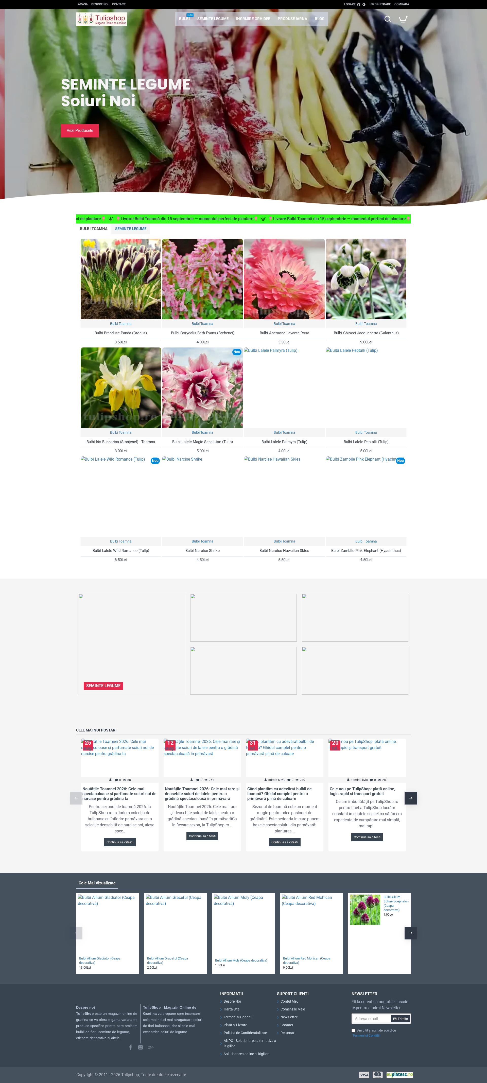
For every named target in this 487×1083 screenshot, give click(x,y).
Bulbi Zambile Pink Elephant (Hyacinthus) (366, 550)
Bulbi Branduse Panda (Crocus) (121, 333)
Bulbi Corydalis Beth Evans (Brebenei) (202, 333)
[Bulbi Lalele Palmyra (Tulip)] (284, 387)
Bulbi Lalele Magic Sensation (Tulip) (202, 442)
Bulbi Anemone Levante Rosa (284, 333)
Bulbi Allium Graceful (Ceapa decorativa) (167, 960)
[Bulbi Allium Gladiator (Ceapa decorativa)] (107, 924)
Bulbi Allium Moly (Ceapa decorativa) (241, 960)
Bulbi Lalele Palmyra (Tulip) (284, 442)
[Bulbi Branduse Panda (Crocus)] (121, 279)
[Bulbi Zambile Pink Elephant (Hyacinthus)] (366, 496)
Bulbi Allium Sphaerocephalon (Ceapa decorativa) (396, 903)
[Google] (150, 1047)
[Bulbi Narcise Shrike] (202, 496)
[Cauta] (388, 19)
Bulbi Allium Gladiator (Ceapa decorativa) (99, 960)
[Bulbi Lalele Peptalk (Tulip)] (366, 387)
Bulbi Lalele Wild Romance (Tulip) (121, 550)
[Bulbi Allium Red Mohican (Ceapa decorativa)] (311, 924)
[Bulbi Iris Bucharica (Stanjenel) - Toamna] (121, 387)
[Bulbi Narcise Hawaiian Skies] (284, 496)
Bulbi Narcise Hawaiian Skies (284, 550)
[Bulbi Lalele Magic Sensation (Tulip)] (202, 387)
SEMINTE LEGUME (130, 228)
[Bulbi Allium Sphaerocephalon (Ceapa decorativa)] (365, 910)
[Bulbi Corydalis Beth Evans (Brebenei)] (202, 279)
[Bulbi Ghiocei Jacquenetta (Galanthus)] (366, 279)
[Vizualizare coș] (403, 19)
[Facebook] (130, 1047)
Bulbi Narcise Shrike (202, 550)
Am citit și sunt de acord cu (374, 1032)
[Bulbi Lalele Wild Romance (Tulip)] (121, 496)
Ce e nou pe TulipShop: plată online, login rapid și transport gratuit (362, 791)
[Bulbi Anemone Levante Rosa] (284, 279)
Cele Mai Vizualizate (97, 883)
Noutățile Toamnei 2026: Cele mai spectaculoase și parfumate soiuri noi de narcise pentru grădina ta (119, 794)
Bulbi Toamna (121, 324)
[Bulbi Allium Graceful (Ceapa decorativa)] (175, 924)
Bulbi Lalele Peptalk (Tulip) (366, 442)
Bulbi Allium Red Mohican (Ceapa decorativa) (306, 960)
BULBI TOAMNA (94, 228)
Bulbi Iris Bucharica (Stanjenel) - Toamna (120, 442)
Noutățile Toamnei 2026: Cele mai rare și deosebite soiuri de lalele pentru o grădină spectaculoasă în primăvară (202, 794)
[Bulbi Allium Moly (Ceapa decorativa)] (243, 924)
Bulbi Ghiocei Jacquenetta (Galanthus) (366, 333)
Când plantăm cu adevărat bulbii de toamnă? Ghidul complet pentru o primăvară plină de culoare (279, 794)
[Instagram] (140, 1047)
